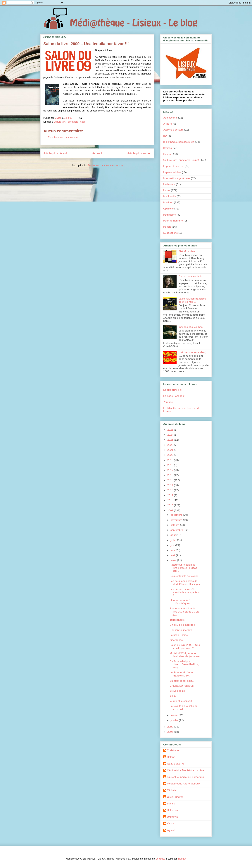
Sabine (171, 803)
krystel (171, 830)
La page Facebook (174, 395)
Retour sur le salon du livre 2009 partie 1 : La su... (184, 611)
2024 (170, 434)
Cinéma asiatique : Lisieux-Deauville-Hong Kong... (184, 664)
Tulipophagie (177, 619)
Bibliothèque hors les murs (178, 141)
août (173, 534)
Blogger (182, 858)
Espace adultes (172, 172)
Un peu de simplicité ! (182, 624)
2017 (170, 469)
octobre (175, 524)
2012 (170, 495)
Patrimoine (169, 214)
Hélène (171, 756)
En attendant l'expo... (182, 680)
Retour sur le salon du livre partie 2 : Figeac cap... (183, 567)
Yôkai (173, 695)
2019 (170, 460)
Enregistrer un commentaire (62, 137)
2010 (170, 505)
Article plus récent (55, 153)
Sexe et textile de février (184, 575)
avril (173, 555)
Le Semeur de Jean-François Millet (182, 674)
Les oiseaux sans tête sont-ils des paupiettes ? (184, 592)
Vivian (170, 823)
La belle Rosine (179, 634)
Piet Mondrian (187, 251)
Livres (166, 190)
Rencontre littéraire (181, 629)
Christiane (173, 750)
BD (165, 135)
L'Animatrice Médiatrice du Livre (185, 770)
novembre (176, 519)
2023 (170, 439)
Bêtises (167, 147)
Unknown (172, 810)
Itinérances (176, 639)
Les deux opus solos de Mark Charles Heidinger (185, 582)
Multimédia (169, 196)
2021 (170, 449)
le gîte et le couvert (181, 700)
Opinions (168, 208)
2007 (170, 731)
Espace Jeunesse (173, 166)
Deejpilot (160, 858)
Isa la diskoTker (176, 763)
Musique (168, 202)
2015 (170, 480)
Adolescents (170, 117)
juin (172, 545)
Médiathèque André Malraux (183, 783)
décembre (176, 514)
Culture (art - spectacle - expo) (70, 121)
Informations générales (176, 178)
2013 (170, 490)
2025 (170, 429)
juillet (173, 540)
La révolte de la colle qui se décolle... (184, 707)
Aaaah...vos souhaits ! (191, 276)
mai (172, 550)
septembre (177, 529)
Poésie (167, 226)
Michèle (171, 790)
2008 (170, 726)
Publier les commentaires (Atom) (105, 165)
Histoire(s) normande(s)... (194, 352)
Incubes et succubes (191, 326)
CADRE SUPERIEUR (182, 685)
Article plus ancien (139, 153)
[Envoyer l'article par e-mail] (80, 117)
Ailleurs (167, 123)
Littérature (169, 184)
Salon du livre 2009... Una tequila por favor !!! (185, 646)
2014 (170, 485)
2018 (170, 465)
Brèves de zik (177, 690)
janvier (174, 720)
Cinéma (167, 154)
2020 (170, 454)
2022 (170, 444)
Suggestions (170, 232)
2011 (170, 500)
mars (173, 560)
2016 (170, 474)
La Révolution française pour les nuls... (192, 300)
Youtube (168, 401)
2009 (170, 510)
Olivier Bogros (175, 796)
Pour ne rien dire (173, 220)
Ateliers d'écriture (173, 129)
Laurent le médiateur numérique (186, 776)
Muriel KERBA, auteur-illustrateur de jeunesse (185, 655)
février (174, 715)
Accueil (97, 153)
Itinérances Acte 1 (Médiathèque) (180, 602)
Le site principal (172, 389)
